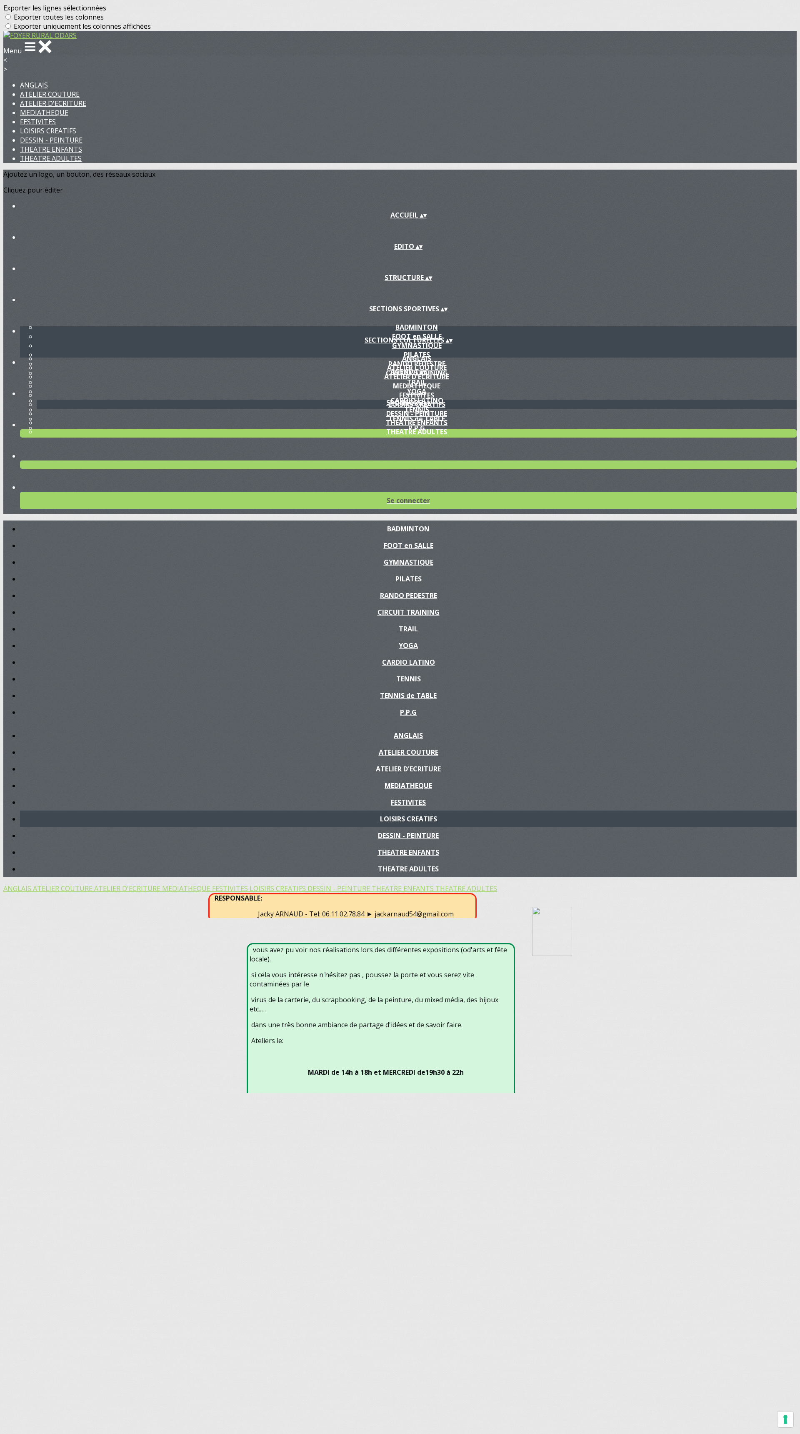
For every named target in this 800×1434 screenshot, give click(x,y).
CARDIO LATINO (408, 662)
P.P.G (408, 712)
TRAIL (408, 628)
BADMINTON (416, 327)
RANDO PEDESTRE (408, 595)
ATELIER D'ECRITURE (53, 103)
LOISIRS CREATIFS (48, 130)
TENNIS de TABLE (408, 695)
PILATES (408, 578)
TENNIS (408, 678)
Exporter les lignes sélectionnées (54, 8)
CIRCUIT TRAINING (409, 612)
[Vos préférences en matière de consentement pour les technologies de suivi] (785, 1419)
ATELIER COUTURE (50, 94)
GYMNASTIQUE (417, 345)
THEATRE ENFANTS (51, 149)
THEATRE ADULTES (51, 158)
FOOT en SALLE (408, 545)
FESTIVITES (38, 121)
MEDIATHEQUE (44, 112)
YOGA (408, 645)
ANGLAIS (34, 85)
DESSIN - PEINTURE (51, 140)
